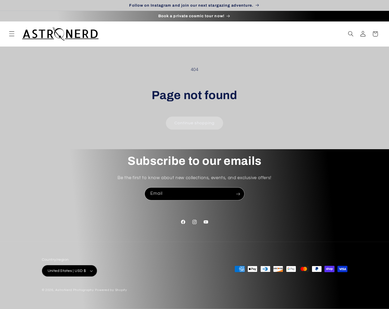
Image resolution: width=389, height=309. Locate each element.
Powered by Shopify (111, 290)
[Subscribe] (238, 193)
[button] (12, 34)
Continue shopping (194, 123)
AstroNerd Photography (74, 290)
